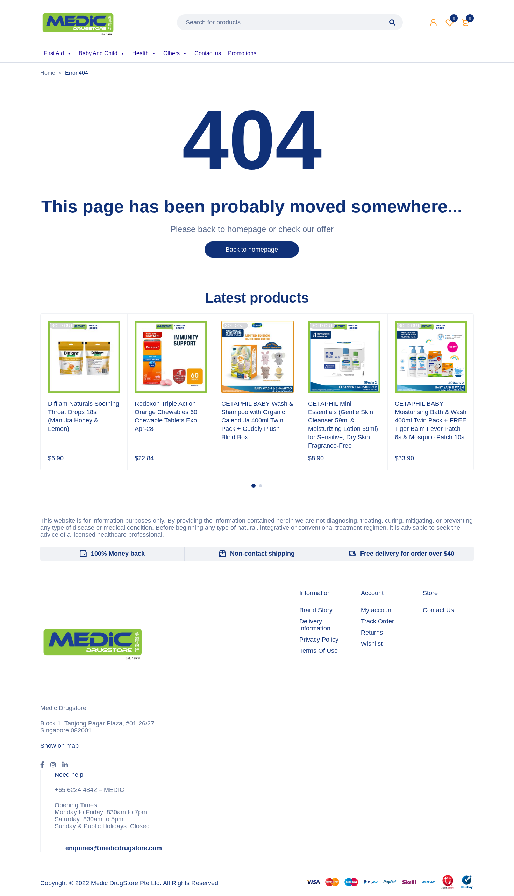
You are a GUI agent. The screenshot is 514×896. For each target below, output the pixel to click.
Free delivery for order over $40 (407, 553)
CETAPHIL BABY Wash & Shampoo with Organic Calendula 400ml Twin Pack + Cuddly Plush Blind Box (257, 420)
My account (377, 610)
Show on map (59, 745)
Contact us (207, 53)
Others (171, 53)
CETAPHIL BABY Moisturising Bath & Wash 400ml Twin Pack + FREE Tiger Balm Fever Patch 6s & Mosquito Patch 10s (430, 420)
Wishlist (454, 18)
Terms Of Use (318, 650)
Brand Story (316, 610)
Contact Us (438, 610)
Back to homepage (252, 249)
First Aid (54, 53)
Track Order (377, 621)
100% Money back (118, 553)
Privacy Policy (318, 639)
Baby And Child (98, 53)
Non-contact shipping (262, 553)
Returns (372, 632)
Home (47, 73)
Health (140, 53)
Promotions (242, 53)
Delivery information (314, 625)
